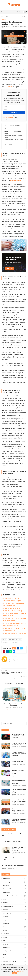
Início (2, 16)
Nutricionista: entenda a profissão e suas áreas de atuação (18, 772)
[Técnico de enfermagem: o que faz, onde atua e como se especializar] (5, 755)
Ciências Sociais (14, 889)
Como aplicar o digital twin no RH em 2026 (11, 841)
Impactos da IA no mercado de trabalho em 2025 (19, 820)
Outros (14, 940)
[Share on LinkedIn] (7, 651)
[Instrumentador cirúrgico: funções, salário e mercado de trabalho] (5, 783)
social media (14, 642)
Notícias (14, 937)
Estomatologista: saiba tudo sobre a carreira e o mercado (13, 858)
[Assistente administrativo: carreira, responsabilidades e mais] (5, 802)
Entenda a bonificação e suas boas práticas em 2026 (13, 834)
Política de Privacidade (8, 117)
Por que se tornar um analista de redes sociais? (13, 144)
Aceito (14, 973)
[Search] (19, 12)
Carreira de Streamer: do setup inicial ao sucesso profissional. (18, 736)
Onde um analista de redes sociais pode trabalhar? (13, 140)
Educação (14, 902)
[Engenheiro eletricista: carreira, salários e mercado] (5, 764)
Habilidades (14, 923)
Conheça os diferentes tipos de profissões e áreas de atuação (19, 791)
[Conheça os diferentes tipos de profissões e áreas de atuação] (5, 792)
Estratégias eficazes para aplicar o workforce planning (12, 866)
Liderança (14, 927)
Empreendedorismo (14, 906)
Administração (14, 878)
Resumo (6, 147)
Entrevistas (14, 916)
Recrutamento (14, 947)
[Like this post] (14, 648)
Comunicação (14, 892)
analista (4, 639)
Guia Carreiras (6, 26)
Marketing (14, 930)
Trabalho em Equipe (14, 964)
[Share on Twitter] (21, 648)
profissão (10, 87)
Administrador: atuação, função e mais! (14, 633)
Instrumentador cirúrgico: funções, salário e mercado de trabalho (19, 782)
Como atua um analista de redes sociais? (13, 136)
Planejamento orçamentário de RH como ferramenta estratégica (19, 849)
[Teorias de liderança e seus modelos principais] (5, 746)
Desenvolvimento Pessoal (14, 896)
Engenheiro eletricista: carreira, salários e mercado (19, 762)
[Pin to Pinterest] (4, 651)
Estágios (14, 920)
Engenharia (14, 909)
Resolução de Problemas (14, 951)
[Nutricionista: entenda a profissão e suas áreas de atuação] (5, 773)
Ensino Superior (14, 913)
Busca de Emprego (14, 882)
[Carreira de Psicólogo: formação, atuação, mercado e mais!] (5, 811)
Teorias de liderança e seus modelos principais (19, 744)
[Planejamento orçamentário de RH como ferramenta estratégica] (5, 850)
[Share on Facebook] (18, 648)
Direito (14, 899)
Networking (14, 933)
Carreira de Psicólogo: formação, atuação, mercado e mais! (19, 810)
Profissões (14, 944)
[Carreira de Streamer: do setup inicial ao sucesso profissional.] (5, 737)
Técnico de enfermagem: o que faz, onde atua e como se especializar (19, 754)
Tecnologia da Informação (14, 961)
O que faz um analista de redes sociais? (12, 132)
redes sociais (5, 642)
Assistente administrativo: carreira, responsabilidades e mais (19, 801)
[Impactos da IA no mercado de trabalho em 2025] (5, 822)
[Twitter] (17, 12)
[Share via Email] (14, 651)
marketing (11, 639)
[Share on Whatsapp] (10, 651)
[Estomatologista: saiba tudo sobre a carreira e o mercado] (14, 694)
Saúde (14, 954)
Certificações (14, 885)
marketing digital (15, 180)
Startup (14, 958)
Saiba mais (9, 268)
